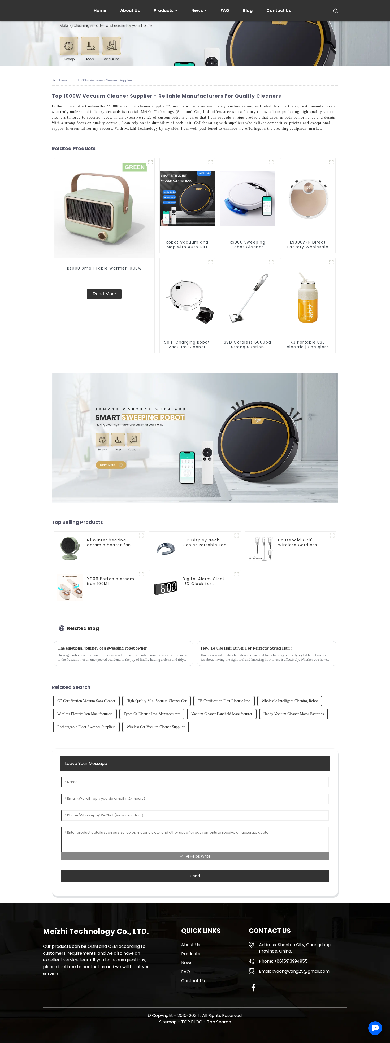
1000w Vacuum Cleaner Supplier (104, 80)
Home (62, 80)
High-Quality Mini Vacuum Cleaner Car (157, 701)
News (186, 963)
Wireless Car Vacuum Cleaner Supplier (156, 727)
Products (190, 954)
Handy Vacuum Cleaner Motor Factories (293, 714)
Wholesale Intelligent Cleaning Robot (290, 701)
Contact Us (193, 981)
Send (195, 876)
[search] (335, 10)
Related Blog (83, 628)
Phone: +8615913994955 (283, 961)
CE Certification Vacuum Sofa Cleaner (86, 701)
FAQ (185, 972)
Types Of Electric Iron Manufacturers (152, 714)
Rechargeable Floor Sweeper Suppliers (86, 727)
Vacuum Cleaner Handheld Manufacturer (221, 714)
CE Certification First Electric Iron (224, 701)
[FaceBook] (253, 987)
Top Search (219, 1022)
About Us (190, 945)
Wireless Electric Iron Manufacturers (84, 714)
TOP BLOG (192, 1022)
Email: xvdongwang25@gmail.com (294, 971)
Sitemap (168, 1022)
